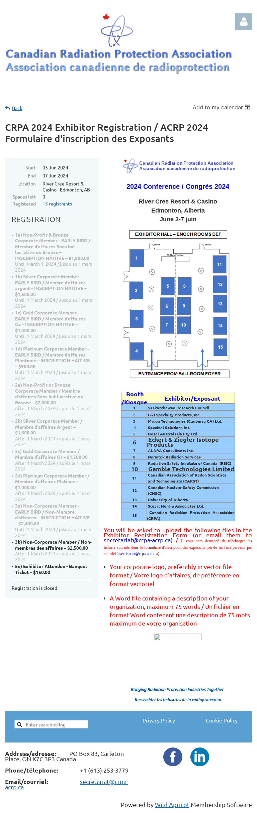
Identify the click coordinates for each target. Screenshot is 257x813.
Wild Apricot (172, 804)
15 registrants (57, 203)
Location (26, 183)
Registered (24, 203)
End (32, 175)
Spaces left (24, 196)
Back (17, 108)
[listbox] (222, 107)
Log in (243, 21)
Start (30, 167)
